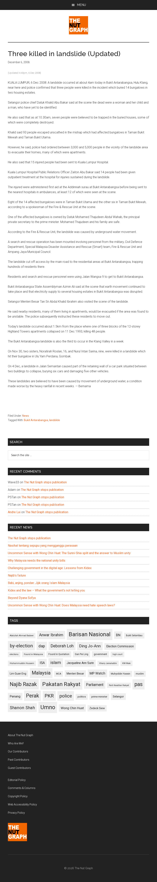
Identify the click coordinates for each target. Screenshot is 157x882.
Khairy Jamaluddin (108, 663)
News (25, 415)
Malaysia (41, 673)
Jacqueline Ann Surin (80, 663)
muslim (140, 673)
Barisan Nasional (89, 634)
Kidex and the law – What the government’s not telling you (46, 590)
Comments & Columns (21, 788)
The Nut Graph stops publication (45, 482)
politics (82, 696)
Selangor (118, 696)
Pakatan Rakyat (61, 684)
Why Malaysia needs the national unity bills (36, 560)
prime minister (99, 696)
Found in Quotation (58, 654)
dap (41, 646)
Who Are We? (16, 743)
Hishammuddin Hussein (22, 663)
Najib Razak (23, 684)
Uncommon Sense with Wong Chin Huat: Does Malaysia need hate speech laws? (61, 605)
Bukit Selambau (134, 635)
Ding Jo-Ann (90, 646)
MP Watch (97, 673)
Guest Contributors (19, 767)
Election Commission (120, 646)
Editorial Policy (17, 780)
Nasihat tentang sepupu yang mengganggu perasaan (43, 545)
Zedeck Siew (97, 708)
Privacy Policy (16, 812)
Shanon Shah (22, 707)
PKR (49, 696)
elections (14, 654)
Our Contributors (18, 751)
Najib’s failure (17, 575)
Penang (15, 696)
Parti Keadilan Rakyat (119, 685)
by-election (21, 645)
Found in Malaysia (33, 654)
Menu (81, 5)
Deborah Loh (62, 646)
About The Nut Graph (20, 735)
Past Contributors (18, 759)
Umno (47, 707)
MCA (58, 673)
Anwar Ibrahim (51, 635)
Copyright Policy (18, 796)
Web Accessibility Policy (22, 804)
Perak (32, 696)
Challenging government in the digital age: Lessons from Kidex (50, 568)
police (65, 696)
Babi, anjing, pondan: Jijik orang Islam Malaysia (39, 583)
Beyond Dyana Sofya (22, 598)
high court (117, 654)
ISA (42, 663)
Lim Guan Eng (18, 673)
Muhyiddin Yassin (120, 673)
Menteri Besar (75, 673)
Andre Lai (14, 512)
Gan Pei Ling (81, 654)
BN (118, 635)
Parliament (94, 685)
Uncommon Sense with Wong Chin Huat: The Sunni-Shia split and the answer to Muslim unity (69, 553)
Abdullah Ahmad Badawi (22, 635)
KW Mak (126, 663)
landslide (54, 420)
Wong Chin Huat (72, 708)
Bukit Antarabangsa (36, 420)
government (100, 654)
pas (138, 684)
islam (55, 662)
